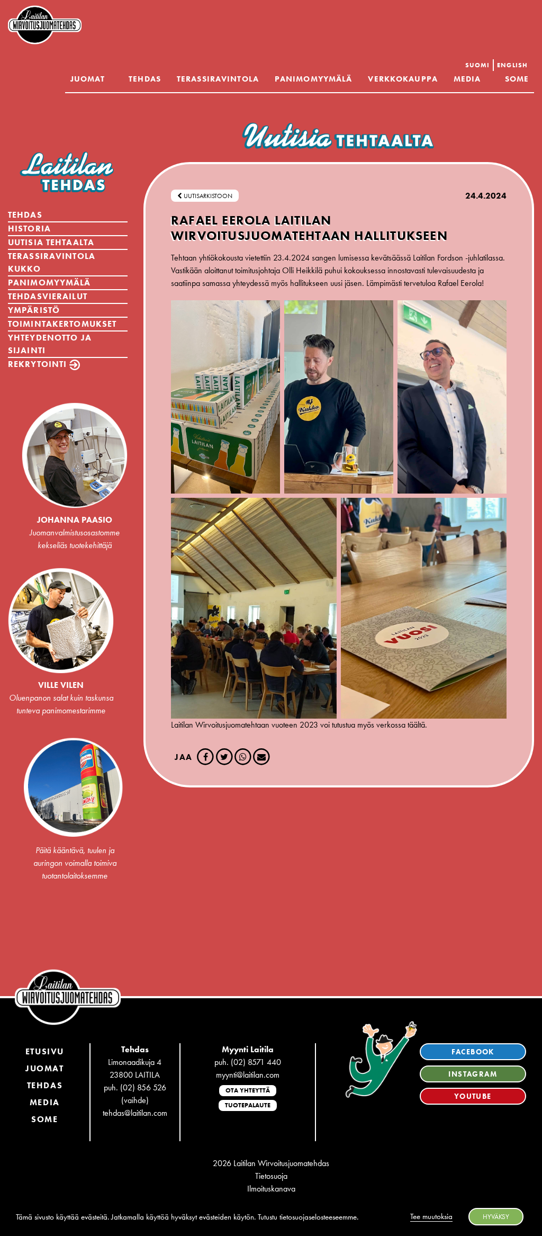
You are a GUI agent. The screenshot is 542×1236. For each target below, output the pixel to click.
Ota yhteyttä (247, 1090)
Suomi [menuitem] (477, 65)
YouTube (473, 1096)
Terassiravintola (218, 79)
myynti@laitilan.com (247, 1074)
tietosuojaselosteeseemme (318, 1217)
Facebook (472, 1051)
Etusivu (44, 1051)
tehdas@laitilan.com (135, 1112)
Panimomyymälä (314, 79)
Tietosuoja (271, 1175)
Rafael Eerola (460, 283)
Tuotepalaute (247, 1105)
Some (517, 79)
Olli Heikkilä (302, 270)
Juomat (87, 79)
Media (467, 79)
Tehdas (145, 79)
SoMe (44, 1119)
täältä (416, 724)
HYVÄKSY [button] (496, 1216)
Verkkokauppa (402, 79)
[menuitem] (477, 65)
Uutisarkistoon (207, 196)
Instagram (472, 1074)
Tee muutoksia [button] (431, 1216)
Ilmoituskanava (271, 1188)
